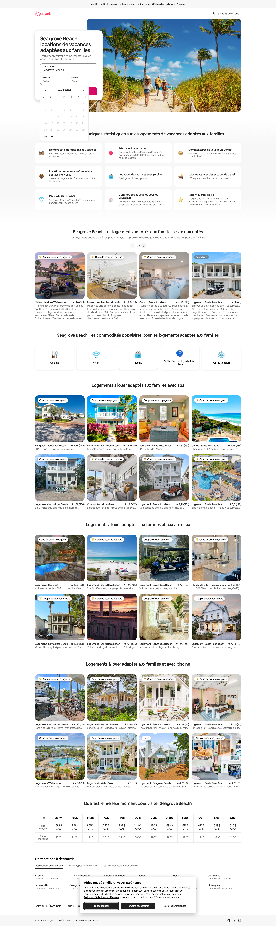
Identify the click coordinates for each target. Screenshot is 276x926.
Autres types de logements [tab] (82, 865)
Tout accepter (101, 906)
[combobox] (69, 70)
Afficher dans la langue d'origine (168, 4)
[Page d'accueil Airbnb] (43, 13)
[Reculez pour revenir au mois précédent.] (46, 90)
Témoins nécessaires (138, 906)
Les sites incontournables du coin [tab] (120, 865)
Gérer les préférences (174, 906)
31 (52, 136)
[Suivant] (143, 245)
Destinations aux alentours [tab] (49, 865)
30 (45, 136)
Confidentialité (65, 920)
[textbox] (54, 81)
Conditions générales (87, 920)
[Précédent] (132, 245)
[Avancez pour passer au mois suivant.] (83, 90)
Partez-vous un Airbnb (226, 13)
